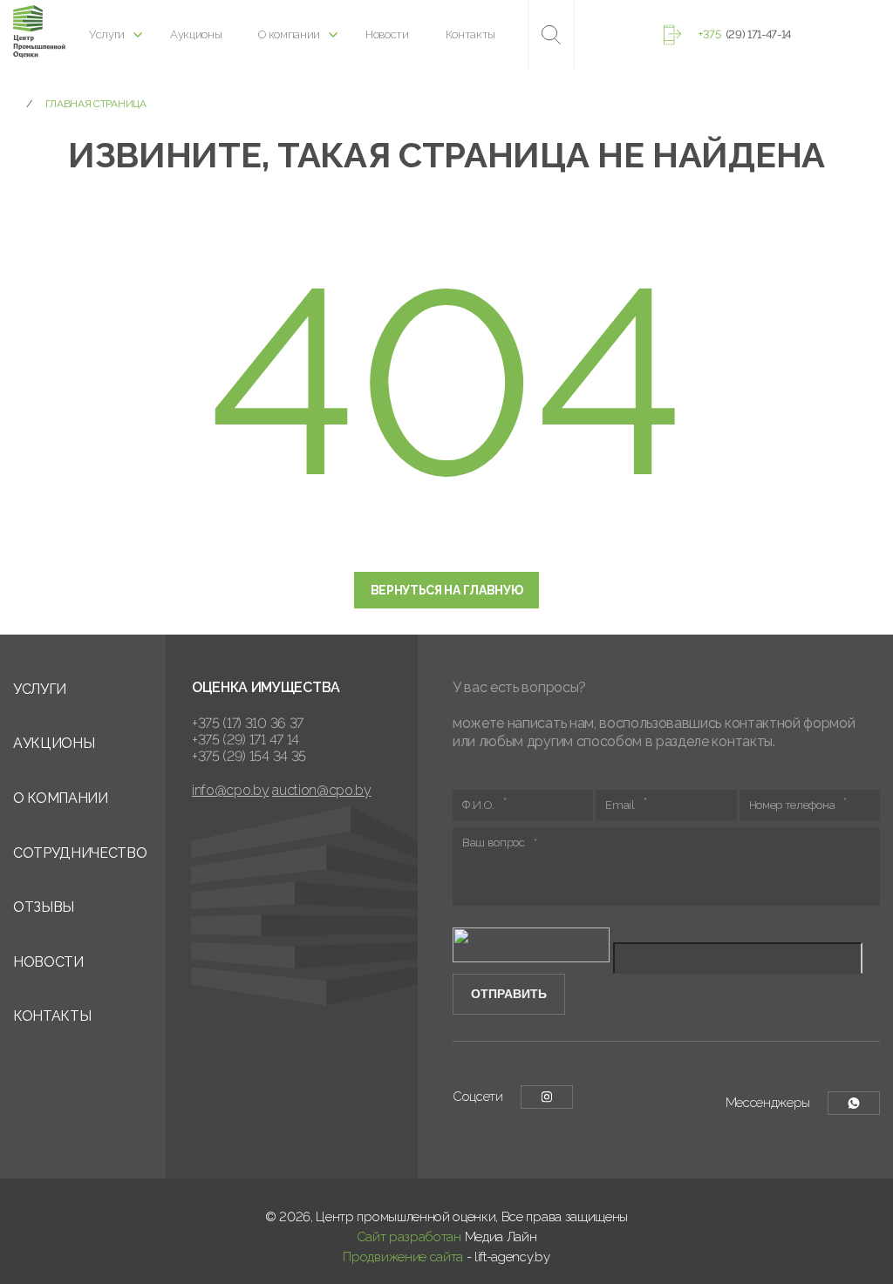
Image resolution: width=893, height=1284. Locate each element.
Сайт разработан (409, 1237)
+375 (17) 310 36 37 (247, 723)
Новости (387, 34)
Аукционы (196, 34)
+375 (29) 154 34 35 (249, 756)
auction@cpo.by (322, 790)
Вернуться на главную (447, 590)
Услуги (107, 34)
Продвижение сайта (403, 1257)
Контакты (470, 34)
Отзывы (43, 907)
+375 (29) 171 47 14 (245, 739)
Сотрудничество (80, 853)
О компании (289, 34)
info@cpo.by (230, 790)
